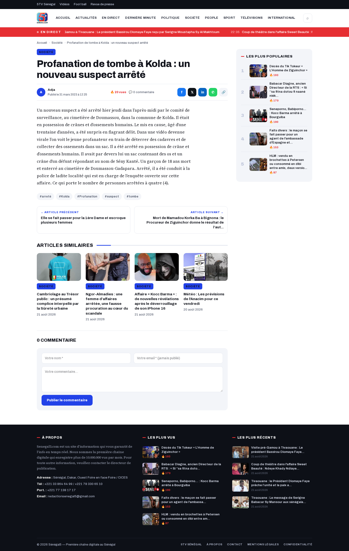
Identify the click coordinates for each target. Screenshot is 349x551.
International (281, 17)
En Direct (111, 17)
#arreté (45, 196)
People (211, 17)
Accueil (63, 17)
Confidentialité (297, 544)
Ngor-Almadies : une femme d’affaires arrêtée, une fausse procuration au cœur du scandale (107, 303)
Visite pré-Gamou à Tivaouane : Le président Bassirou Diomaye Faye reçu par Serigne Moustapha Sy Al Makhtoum (132, 32)
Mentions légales (263, 544)
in (202, 92)
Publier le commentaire (67, 400)
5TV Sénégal (46, 4)
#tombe (132, 196)
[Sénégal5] (42, 18)
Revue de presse (102, 4)
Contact (234, 544)
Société (192, 17)
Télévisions (252, 17)
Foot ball (80, 4)
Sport (229, 17)
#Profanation (87, 196)
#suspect (112, 196)
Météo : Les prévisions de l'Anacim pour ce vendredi (204, 299)
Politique (170, 17)
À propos (214, 544)
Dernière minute (140, 17)
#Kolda (64, 196)
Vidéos (65, 4)
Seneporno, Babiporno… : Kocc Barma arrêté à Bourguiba (287, 113)
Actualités (86, 17)
